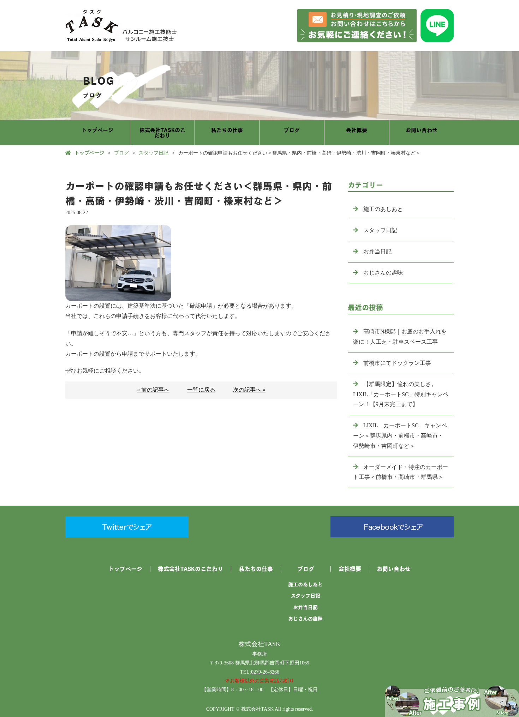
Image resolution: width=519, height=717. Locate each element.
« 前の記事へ (153, 390)
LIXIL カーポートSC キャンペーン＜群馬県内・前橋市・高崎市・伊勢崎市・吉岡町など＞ (400, 435)
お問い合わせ (421, 130)
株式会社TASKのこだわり (162, 132)
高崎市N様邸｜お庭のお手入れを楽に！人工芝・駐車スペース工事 (400, 337)
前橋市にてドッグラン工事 (397, 363)
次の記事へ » (249, 390)
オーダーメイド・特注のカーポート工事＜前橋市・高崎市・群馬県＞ (400, 472)
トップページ (97, 130)
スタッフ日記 (153, 153)
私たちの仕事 (227, 130)
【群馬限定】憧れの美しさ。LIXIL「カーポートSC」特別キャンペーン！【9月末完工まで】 (400, 394)
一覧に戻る (201, 390)
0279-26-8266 (265, 672)
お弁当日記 (377, 251)
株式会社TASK (259, 643)
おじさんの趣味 (383, 273)
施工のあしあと (383, 209)
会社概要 (356, 130)
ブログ (292, 130)
